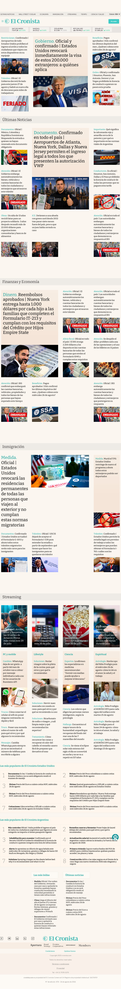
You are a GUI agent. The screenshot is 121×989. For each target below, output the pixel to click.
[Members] (84, 945)
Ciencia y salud (97, 14)
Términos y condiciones (60, 964)
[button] (115, 837)
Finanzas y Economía (20, 281)
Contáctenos (50, 951)
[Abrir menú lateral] (2, 21)
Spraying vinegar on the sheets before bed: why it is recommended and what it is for (32, 860)
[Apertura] (35, 945)
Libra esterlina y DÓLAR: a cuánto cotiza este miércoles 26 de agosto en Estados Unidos (32, 807)
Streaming (72, 14)
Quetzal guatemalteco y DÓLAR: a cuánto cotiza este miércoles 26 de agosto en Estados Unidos (94, 785)
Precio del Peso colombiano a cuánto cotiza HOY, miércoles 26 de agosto (91, 775)
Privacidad (61, 968)
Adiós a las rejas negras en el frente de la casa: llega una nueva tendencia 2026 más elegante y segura (94, 861)
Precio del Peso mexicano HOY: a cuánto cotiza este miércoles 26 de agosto (94, 807)
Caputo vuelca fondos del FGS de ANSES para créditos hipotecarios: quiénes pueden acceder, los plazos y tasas (92, 851)
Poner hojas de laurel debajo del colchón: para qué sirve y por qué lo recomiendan (92, 830)
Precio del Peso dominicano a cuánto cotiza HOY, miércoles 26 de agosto (31, 795)
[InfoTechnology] (70, 946)
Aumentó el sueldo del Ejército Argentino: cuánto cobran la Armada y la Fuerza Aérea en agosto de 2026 (93, 840)
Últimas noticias (7, 14)
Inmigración (58, 14)
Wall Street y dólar (27, 14)
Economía (44, 14)
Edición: (113, 14)
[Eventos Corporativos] (58, 946)
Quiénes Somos (70, 951)
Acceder (114, 21)
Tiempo (84, 14)
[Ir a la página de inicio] (22, 21)
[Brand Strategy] (47, 946)
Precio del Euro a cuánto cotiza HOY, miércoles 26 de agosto (33, 785)
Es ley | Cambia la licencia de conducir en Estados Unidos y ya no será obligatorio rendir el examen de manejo (32, 776)
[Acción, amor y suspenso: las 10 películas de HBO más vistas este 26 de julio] (45, 626)
